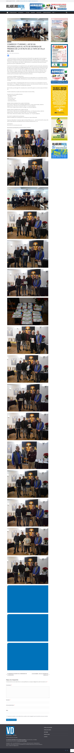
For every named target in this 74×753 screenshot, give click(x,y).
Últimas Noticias (13, 12)
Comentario (9, 685)
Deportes (33, 12)
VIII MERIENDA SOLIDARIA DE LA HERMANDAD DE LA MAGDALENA (17, 674)
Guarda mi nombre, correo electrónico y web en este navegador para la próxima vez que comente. (28, 716)
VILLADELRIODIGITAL (16, 53)
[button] (23, 12)
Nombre (8, 700)
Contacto (45, 736)
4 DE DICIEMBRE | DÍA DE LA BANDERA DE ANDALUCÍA (40, 674)
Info (53, 12)
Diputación (39, 12)
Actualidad (20, 12)
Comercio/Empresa (47, 12)
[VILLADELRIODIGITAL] (7, 12)
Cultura (27, 12)
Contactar (14, 735)
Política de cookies (47, 729)
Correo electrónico (10, 705)
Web (7, 710)
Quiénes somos (47, 734)
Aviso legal (46, 732)
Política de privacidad (48, 727)
